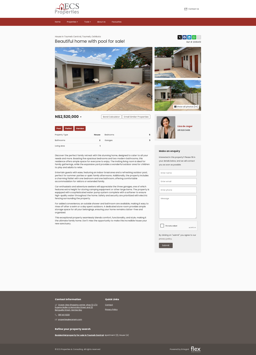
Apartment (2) (111, 335)
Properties (72, 21)
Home (58, 21)
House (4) (124, 335)
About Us (101, 21)
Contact (109, 305)
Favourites (116, 21)
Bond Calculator (111, 116)
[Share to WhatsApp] (194, 37)
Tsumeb (86, 36)
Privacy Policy (111, 309)
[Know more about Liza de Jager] (178, 127)
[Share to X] (180, 37)
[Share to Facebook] (184, 37)
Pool (59, 128)
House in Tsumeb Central (68, 36)
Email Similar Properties (136, 116)
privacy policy (165, 238)
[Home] (67, 9)
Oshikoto (96, 36)
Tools (87, 21)
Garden (80, 128)
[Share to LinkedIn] (189, 37)
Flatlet (68, 128)
